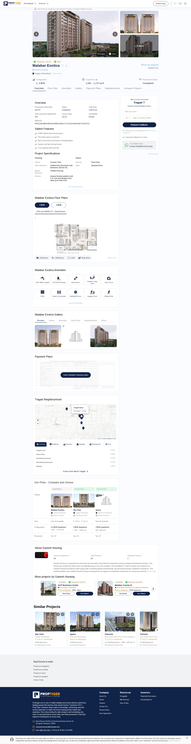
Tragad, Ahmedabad (43, 73)
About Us (102, 696)
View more (152, 571)
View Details (66, 593)
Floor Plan (53, 88)
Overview (39, 88)
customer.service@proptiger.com (48, 727)
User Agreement (105, 713)
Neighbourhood (112, 88)
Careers (102, 703)
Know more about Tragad (74, 471)
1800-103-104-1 (45, 730)
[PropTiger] (12, 3)
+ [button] (38, 420)
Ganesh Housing (41, 70)
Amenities (66, 88)
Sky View (77, 510)
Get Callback (85, 593)
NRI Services (124, 700)
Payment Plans (93, 88)
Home (101, 700)
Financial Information (148, 696)
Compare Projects (132, 88)
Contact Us (103, 706)
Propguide (123, 696)
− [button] (38, 423)
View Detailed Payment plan (75, 375)
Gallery (78, 88)
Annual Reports (146, 700)
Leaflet (99, 438)
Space (98, 510)
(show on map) (56, 73)
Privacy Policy (104, 710)
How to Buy (124, 703)
